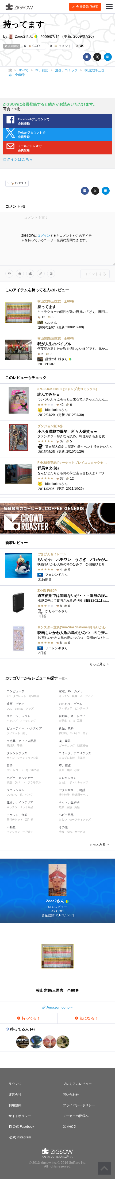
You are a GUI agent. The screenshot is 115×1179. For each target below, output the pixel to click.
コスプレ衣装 (67, 757)
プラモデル (34, 782)
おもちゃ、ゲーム (70, 703)
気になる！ (88, 1018)
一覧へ (63, 678)
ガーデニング (67, 745)
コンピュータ (15, 691)
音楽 (10, 765)
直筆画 (81, 757)
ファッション (15, 790)
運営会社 (15, 1094)
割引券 (29, 819)
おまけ (63, 782)
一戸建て (27, 831)
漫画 (61, 770)
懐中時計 (64, 794)
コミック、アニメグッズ (75, 753)
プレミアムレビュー (77, 1084)
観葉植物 (82, 745)
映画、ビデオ (15, 703)
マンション (13, 831)
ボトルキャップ (78, 782)
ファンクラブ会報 (28, 757)
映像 (74, 696)
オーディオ (86, 696)
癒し (25, 733)
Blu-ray (19, 708)
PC (8, 696)
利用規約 (15, 1105)
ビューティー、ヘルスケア (24, 728)
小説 (77, 770)
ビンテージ (81, 708)
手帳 (19, 745)
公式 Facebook (23, 1127)
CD (8, 770)
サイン (11, 757)
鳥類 (77, 807)
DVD (9, 708)
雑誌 (69, 770)
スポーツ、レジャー (20, 716)
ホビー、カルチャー (20, 777)
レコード (18, 770)
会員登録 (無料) (86, 7)
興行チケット (15, 819)
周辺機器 (34, 696)
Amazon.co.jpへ (59, 1007)
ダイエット (13, 733)
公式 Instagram (20, 1137)
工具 (79, 720)
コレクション (67, 777)
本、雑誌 (65, 765)
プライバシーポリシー (79, 1105)
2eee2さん (24, 36)
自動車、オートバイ (72, 716)
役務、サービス (76, 831)
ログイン (43, 236)
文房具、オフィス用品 (21, 740)
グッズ (30, 708)
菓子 (85, 733)
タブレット (19, 696)
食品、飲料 (66, 728)
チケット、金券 (17, 814)
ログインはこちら (18, 159)
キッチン (64, 696)
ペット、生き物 (69, 802)
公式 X (71, 1127)
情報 (61, 831)
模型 (9, 782)
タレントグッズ (17, 753)
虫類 (69, 807)
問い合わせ (71, 1094)
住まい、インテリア (20, 802)
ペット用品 (26, 807)
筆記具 (11, 745)
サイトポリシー (20, 1116)
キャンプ (12, 720)
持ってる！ (30, 1018)
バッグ (29, 794)
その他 (63, 827)
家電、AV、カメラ (71, 691)
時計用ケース (80, 794)
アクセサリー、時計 (72, 790)
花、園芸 (65, 740)
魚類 (61, 807)
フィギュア (65, 708)
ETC (72, 720)
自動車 (63, 720)
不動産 (11, 827)
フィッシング (28, 720)
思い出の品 (32, 770)
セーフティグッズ (80, 819)
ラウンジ (15, 1084)
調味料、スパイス (69, 733)
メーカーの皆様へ (76, 1116)
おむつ (63, 819)
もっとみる (98, 844)
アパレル (12, 794)
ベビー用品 (66, 814)
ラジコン (19, 782)
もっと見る (98, 664)
